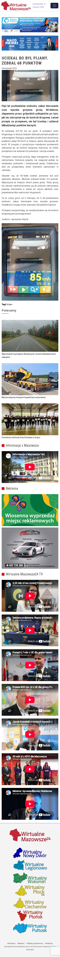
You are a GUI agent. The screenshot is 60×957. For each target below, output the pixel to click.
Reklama (20, 943)
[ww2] (30, 510)
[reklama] (30, 548)
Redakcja (49, 943)
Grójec (9, 304)
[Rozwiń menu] (54, 5)
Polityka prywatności (35, 943)
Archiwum (11, 943)
